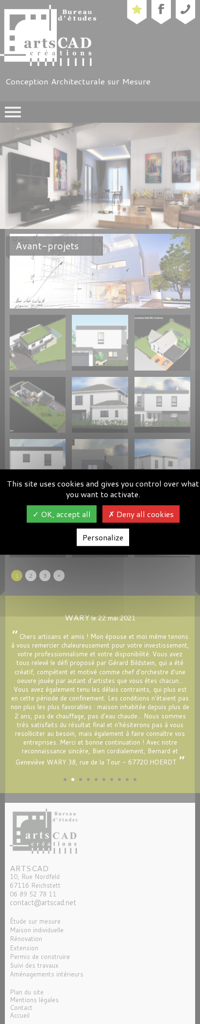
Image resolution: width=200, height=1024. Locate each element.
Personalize (103, 537)
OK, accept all (65, 514)
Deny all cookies (144, 514)
